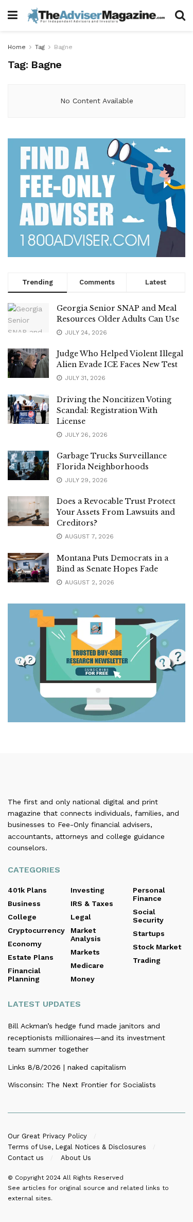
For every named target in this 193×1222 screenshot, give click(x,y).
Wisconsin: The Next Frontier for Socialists (82, 1085)
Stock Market (157, 947)
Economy (25, 944)
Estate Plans (31, 957)
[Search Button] (180, 15)
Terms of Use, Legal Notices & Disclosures (77, 1147)
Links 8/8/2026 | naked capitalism (67, 1067)
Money (83, 979)
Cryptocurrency (36, 930)
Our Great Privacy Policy (47, 1136)
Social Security (148, 916)
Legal (81, 917)
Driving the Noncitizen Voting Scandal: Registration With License (114, 410)
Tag (40, 47)
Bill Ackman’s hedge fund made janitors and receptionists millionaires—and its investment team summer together (86, 1037)
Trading (147, 960)
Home (17, 47)
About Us (76, 1158)
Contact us (26, 1158)
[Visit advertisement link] (96, 197)
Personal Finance (149, 894)
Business (24, 903)
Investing (87, 890)
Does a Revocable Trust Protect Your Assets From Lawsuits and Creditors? (116, 512)
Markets (85, 952)
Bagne (63, 47)
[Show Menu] (12, 15)
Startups (149, 933)
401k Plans (27, 890)
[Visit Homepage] (96, 15)
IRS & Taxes (92, 903)
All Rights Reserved (93, 1177)
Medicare (87, 965)
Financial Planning (24, 974)
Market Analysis (86, 934)
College (22, 917)
